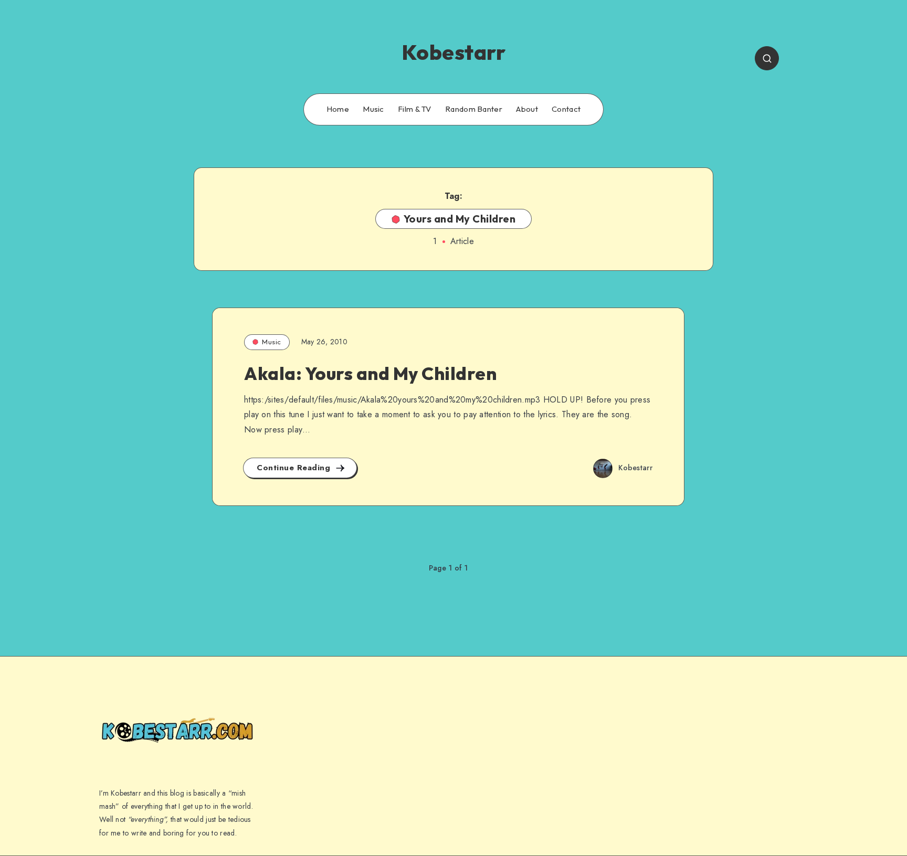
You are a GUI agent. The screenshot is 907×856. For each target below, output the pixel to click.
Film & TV (414, 109)
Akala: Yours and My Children (370, 373)
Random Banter (473, 109)
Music (373, 109)
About (527, 109)
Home (337, 109)
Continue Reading (295, 467)
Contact (566, 109)
